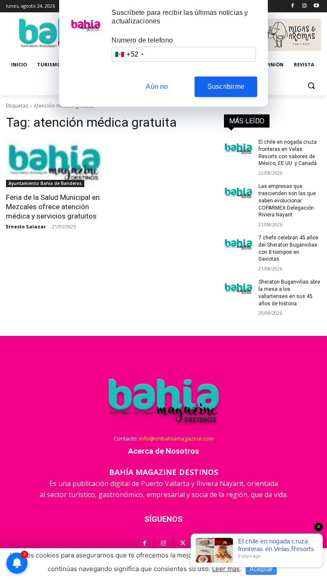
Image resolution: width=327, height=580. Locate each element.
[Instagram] (304, 6)
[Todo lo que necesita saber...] (163, 400)
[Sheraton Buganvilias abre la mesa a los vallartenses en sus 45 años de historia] (238, 289)
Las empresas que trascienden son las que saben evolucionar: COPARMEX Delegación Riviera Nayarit (287, 200)
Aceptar (261, 569)
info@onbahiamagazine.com (176, 438)
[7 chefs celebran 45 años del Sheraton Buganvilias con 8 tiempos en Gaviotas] (238, 244)
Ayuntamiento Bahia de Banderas (45, 183)
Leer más (226, 569)
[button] (311, 85)
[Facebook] (293, 6)
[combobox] (129, 54)
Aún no (157, 86)
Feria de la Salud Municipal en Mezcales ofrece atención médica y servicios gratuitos (53, 206)
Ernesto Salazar (26, 226)
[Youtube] (316, 6)
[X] (182, 543)
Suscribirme (225, 86)
